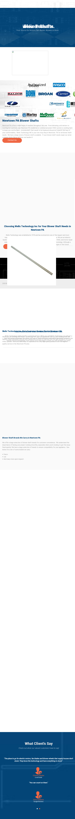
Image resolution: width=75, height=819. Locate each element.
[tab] (37, 808)
